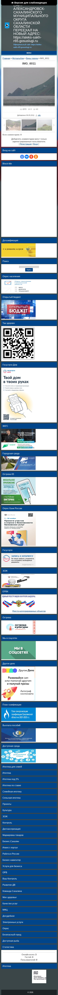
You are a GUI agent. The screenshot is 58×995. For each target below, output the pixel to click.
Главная (6, 58)
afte (39, 115)
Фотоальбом (18, 58)
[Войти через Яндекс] (31, 157)
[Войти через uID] (22, 157)
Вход (35, 144)
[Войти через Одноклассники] (36, 157)
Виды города (32, 58)
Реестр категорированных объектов (29, 611)
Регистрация (26, 144)
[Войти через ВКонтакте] (27, 157)
